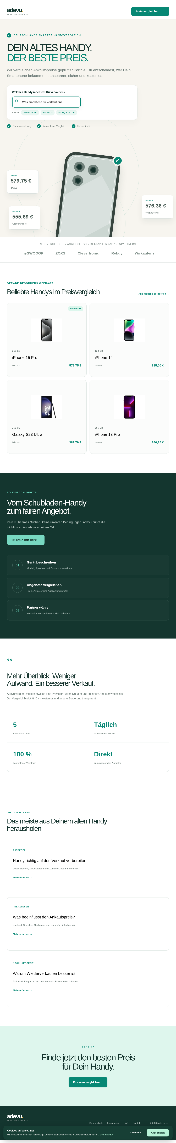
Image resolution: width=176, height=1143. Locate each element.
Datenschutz (96, 1123)
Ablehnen (135, 1132)
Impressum (113, 1123)
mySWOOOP (32, 253)
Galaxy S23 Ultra (66, 112)
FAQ (126, 1123)
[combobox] (46, 102)
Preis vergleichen (150, 11)
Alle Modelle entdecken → (154, 293)
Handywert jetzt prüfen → (26, 539)
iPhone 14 (48, 112)
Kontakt (137, 1123)
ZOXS (60, 253)
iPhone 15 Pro (30, 112)
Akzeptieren (158, 1132)
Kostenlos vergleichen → (88, 1082)
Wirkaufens (145, 253)
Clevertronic (88, 253)
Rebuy (117, 253)
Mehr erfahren (106, 1134)
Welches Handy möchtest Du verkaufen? (38, 92)
